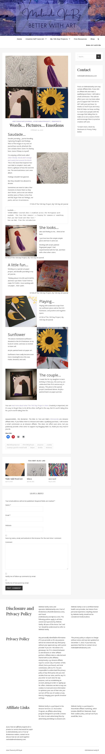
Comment (8, 542)
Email (7, 515)
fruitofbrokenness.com (56, 612)
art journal (40, 445)
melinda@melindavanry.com (87, 76)
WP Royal (19, 750)
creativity (49, 445)
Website (8, 525)
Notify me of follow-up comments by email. (20, 576)
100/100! (52, 479)
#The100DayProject (41, 121)
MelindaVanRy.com (52, 609)
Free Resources (80, 39)
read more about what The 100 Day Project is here (29, 405)
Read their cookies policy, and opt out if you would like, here (84, 713)
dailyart (32, 447)
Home (19, 39)
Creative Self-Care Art (35, 39)
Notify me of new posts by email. (17, 583)
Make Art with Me (93, 45)
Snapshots (56, 121)
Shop (93, 39)
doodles (40, 447)
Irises (29, 479)
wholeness (49, 447)
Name (8, 505)
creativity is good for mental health (17, 447)
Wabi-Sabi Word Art (14, 479)
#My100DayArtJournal (22, 121)
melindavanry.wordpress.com (49, 617)
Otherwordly (54, 419)
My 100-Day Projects (59, 39)
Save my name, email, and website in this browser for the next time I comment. (33, 538)
